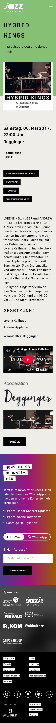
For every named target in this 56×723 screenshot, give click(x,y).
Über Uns (34, 664)
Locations (34, 669)
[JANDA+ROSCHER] (10, 713)
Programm (9, 658)
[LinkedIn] (49, 694)
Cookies (33, 714)
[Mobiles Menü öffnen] (51, 5)
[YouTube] (28, 694)
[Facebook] (17, 694)
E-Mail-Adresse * (15, 549)
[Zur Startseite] (13, 7)
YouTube (11, 190)
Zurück (15, 441)
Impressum (35, 704)
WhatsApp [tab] (39, 537)
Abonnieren (18, 570)
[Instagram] (6, 694)
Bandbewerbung (37, 675)
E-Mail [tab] (16, 537)
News (32, 658)
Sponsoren (9, 669)
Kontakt (8, 681)
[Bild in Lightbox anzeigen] (28, 394)
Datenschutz (35, 709)
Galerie (7, 664)
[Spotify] (38, 694)
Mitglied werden (12, 675)
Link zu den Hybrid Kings (21, 173)
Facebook (12, 182)
